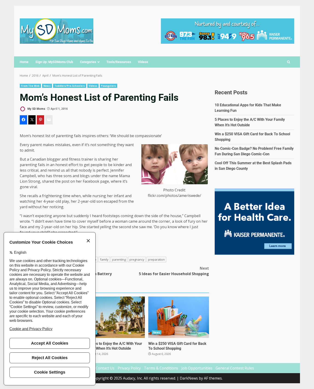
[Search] (288, 62)
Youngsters (108, 85)
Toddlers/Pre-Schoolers (69, 85)
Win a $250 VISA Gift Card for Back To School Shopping (178, 317)
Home (24, 62)
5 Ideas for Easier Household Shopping (174, 271)
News (46, 85)
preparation (156, 259)
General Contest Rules (235, 368)
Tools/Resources (118, 62)
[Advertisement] (227, 30)
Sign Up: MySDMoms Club (54, 62)
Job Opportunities (196, 368)
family (104, 259)
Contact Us (105, 368)
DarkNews (189, 378)
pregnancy (136, 259)
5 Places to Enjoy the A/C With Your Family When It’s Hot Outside (114, 317)
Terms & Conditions (161, 368)
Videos (143, 62)
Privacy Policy (129, 368)
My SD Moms (36, 109)
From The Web (30, 85)
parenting (119, 259)
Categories (88, 62)
